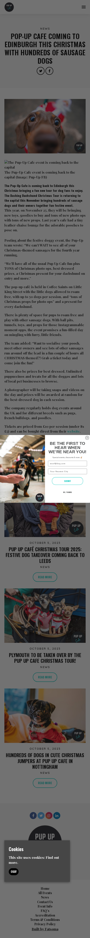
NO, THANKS (67, 492)
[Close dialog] (87, 438)
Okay (14, 871)
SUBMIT (67, 481)
